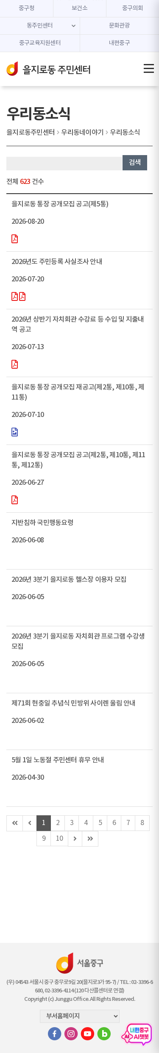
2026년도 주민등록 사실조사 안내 (56, 262)
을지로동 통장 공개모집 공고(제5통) (59, 204)
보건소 (79, 8)
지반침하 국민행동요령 (42, 523)
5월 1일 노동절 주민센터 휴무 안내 (57, 760)
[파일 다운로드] (14, 240)
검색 (135, 163)
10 (59, 838)
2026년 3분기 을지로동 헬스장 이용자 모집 (68, 579)
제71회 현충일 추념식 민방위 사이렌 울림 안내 (73, 703)
